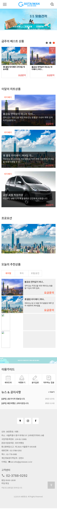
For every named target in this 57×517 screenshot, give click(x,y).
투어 (22, 273)
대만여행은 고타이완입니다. (15, 403)
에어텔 (8, 273)
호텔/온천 (35, 273)
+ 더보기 (51, 392)
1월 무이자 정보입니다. (13, 398)
